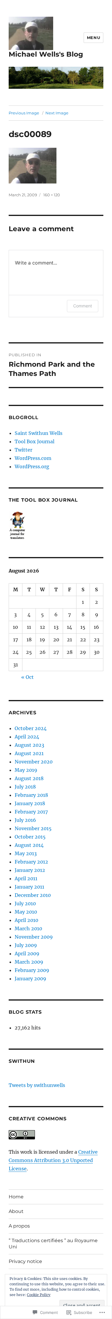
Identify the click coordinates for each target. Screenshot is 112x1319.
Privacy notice (25, 1261)
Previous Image (24, 113)
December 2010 (33, 895)
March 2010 (28, 928)
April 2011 (26, 878)
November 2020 (34, 762)
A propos (19, 1226)
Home (16, 1197)
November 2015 (33, 828)
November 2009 (34, 937)
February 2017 (31, 812)
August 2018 (29, 778)
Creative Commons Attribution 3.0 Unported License (53, 1160)
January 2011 (29, 887)
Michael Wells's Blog (46, 54)
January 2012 (30, 870)
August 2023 (29, 745)
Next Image (56, 113)
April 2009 (27, 953)
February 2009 (32, 970)
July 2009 (26, 945)
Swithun (22, 1061)
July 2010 (25, 903)
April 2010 (26, 920)
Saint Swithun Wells (38, 433)
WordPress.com (33, 458)
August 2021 (29, 753)
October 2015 (30, 837)
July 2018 (25, 787)
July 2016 (25, 820)
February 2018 (31, 795)
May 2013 (26, 853)
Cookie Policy (38, 1294)
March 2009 (29, 962)
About (16, 1211)
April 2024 (27, 737)
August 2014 (29, 845)
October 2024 (31, 728)
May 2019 (26, 770)
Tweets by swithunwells (37, 1085)
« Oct (27, 677)
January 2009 (30, 979)
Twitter (23, 450)
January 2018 (30, 803)
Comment (82, 305)
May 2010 (26, 912)
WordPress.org (32, 466)
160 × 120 (51, 194)
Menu (93, 37)
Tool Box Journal (34, 441)
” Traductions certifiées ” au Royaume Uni (53, 1244)
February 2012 (31, 862)
